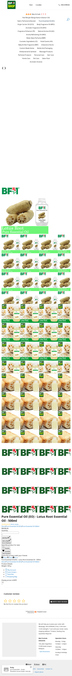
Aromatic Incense (36, 62)
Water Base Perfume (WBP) (36, 38)
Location (38, 5)
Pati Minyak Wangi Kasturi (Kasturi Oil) (36, 18)
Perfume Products (24, 55)
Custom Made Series (27, 48)
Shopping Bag (12, 577)
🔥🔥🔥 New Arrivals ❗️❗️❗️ (36, 14)
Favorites (10, 574)
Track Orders (11, 572)
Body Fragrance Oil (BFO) (46, 24)
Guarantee (40, 669)
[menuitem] (3, 69)
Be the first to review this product (16, 604)
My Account (11, 570)
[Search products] (68, 21)
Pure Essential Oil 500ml (30, 526)
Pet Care (36, 58)
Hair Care (50, 55)
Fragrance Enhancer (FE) (26, 31)
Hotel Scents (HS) (46, 41)
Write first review (59, 602)
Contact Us (49, 669)
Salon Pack (46, 58)
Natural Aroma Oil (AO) (46, 31)
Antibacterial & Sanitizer (27, 52)
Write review (14, 524)
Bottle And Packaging (44, 48)
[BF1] (11, 5)
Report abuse (39, 672)
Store (31, 5)
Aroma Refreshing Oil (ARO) (36, 35)
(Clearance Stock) (47, 45)
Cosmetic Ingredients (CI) (28, 41)
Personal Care (39, 55)
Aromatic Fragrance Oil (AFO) (36, 28)
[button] (6, 547)
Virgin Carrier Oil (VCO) (26, 24)
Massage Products (46, 52)
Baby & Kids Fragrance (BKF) (28, 45)
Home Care (26, 58)
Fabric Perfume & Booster (26, 21)
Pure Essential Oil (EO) (47, 21)
